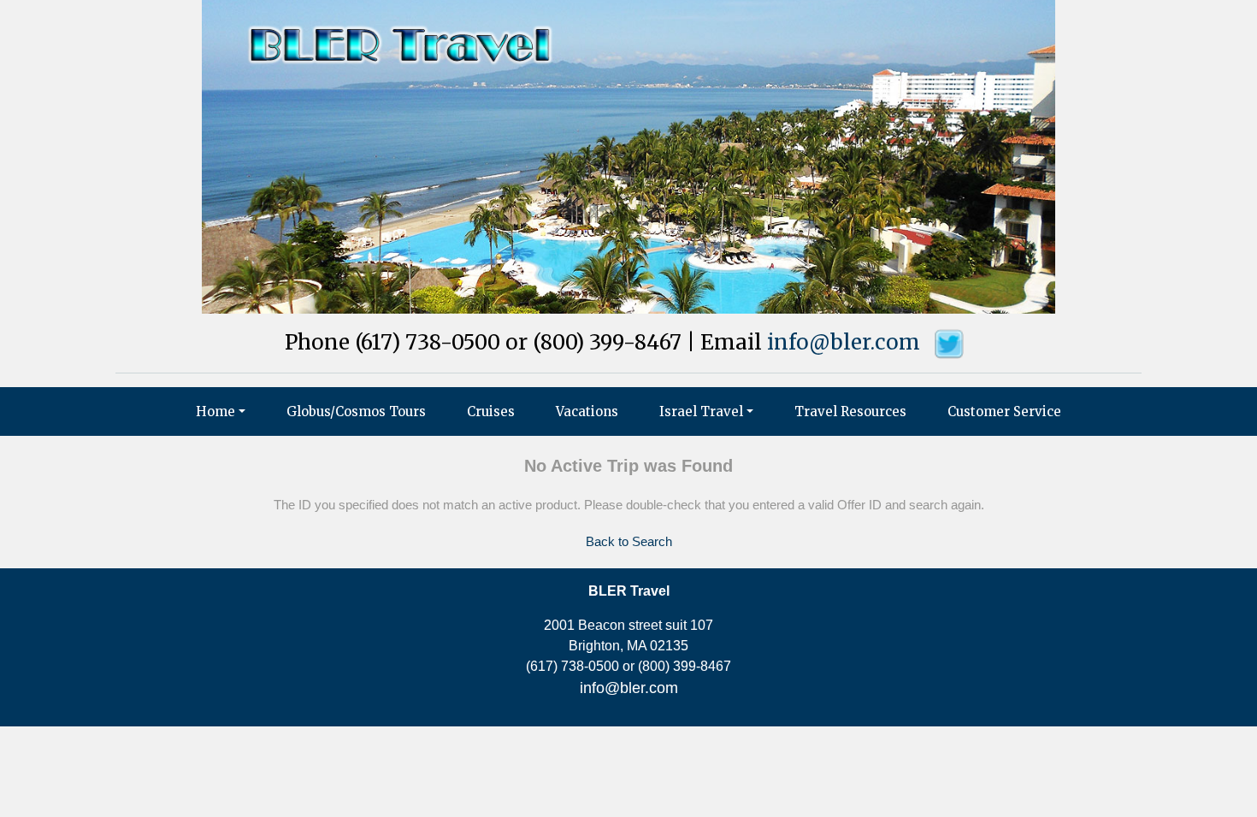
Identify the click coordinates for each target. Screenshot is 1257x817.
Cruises (491, 411)
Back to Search (629, 541)
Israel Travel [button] (701, 411)
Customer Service (1004, 411)
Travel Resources (850, 411)
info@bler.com (843, 342)
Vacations (587, 411)
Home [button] (215, 411)
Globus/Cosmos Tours (356, 411)
